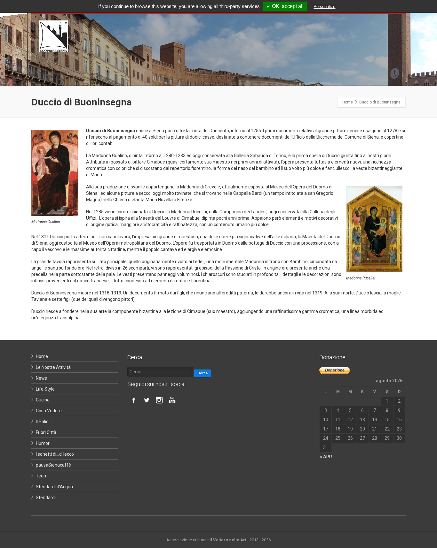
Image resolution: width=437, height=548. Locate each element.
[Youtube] (172, 400)
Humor (43, 443)
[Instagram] (159, 400)
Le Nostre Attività (53, 367)
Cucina (43, 399)
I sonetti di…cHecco (55, 454)
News (41, 378)
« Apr (326, 456)
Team (42, 475)
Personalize (324, 6)
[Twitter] (146, 400)
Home (42, 356)
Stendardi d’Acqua (54, 486)
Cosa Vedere (49, 410)
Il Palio (42, 421)
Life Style (45, 389)
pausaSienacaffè (53, 465)
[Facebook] (133, 400)
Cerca (202, 373)
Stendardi (46, 497)
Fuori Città (46, 432)
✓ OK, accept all (285, 6)
